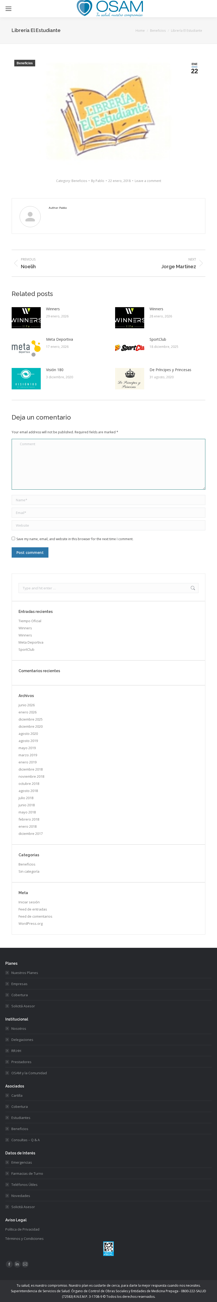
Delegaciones (22, 1039)
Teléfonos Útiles (24, 1184)
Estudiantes (20, 1117)
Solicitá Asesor (23, 1006)
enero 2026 (28, 712)
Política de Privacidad (22, 1229)
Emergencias (21, 1162)
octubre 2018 (29, 783)
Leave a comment (148, 181)
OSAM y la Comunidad (29, 1073)
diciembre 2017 (31, 833)
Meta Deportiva (59, 339)
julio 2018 (26, 797)
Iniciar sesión (29, 902)
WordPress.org (31, 923)
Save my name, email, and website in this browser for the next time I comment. (74, 539)
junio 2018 (27, 805)
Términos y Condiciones (24, 1238)
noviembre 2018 (31, 776)
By (97, 181)
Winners (53, 308)
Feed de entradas (33, 909)
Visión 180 (55, 369)
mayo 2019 (27, 747)
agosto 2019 (28, 740)
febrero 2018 (29, 819)
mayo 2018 (27, 812)
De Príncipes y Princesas (170, 369)
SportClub (158, 339)
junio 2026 (27, 705)
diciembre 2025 (31, 719)
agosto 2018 (28, 790)
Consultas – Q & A (25, 1139)
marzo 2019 (28, 755)
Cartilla (16, 1095)
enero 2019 (28, 762)
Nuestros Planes (24, 972)
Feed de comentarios (35, 916)
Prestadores (21, 1061)
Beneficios (25, 63)
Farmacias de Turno (27, 1173)
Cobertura (19, 995)
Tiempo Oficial (30, 620)
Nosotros (18, 1028)
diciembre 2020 (31, 726)
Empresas (19, 983)
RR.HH (16, 1050)
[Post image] (26, 317)
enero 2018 (28, 826)
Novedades (20, 1195)
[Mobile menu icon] (8, 9)
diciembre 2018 (31, 769)
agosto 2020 (28, 733)
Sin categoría (29, 871)
